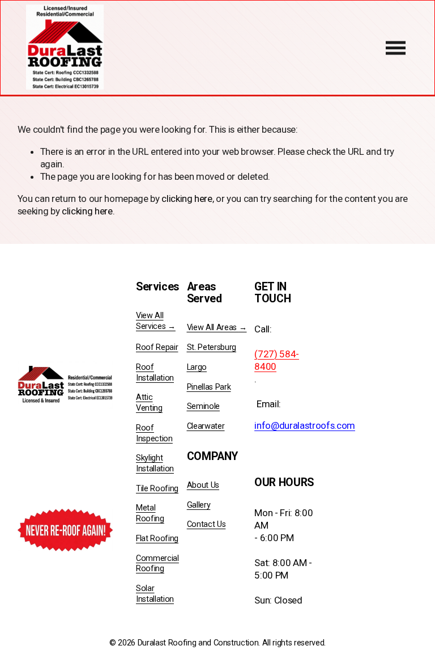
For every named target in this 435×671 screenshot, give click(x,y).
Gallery (199, 505)
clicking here (186, 198)
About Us (203, 485)
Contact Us (206, 524)
